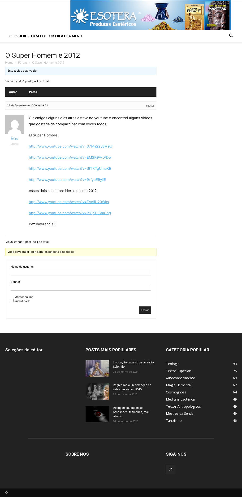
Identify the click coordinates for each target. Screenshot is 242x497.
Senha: (15, 281)
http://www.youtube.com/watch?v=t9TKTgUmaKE (70, 168)
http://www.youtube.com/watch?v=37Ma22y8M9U (70, 146)
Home (9, 63)
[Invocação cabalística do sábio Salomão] (97, 368)
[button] (231, 36)
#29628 (150, 105)
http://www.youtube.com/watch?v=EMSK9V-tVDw (70, 157)
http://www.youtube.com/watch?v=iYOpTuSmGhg (70, 213)
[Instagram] (170, 469)
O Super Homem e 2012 (42, 55)
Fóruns (22, 63)
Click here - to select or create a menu (45, 36)
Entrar (145, 310)
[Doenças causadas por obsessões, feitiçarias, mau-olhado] (97, 414)
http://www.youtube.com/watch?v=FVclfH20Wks (69, 202)
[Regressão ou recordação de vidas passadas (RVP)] (97, 391)
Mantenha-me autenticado (23, 299)
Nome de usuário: (22, 266)
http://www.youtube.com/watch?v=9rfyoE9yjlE (67, 179)
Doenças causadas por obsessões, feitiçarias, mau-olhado (131, 412)
